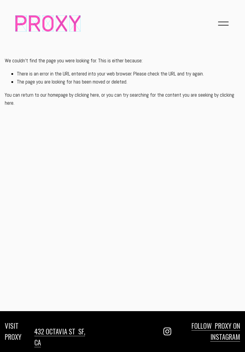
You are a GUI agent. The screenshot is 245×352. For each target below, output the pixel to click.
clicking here (87, 95)
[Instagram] (167, 331)
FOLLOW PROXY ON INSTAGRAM (216, 331)
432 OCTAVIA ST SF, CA (59, 337)
